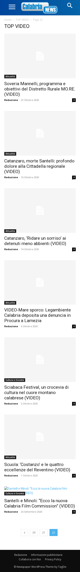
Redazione (11, 100)
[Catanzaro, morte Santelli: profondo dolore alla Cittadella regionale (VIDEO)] (40, 133)
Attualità (10, 76)
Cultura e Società (15, 379)
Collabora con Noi (30, 559)
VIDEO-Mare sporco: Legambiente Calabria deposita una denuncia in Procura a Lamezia (37, 315)
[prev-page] (24, 532)
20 (33, 532)
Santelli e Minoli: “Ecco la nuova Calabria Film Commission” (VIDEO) (39, 503)
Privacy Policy (53, 559)
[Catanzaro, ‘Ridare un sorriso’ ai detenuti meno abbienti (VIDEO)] (40, 210)
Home (8, 20)
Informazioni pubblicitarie (47, 555)
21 (43, 532)
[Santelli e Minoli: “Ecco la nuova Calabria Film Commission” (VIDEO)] (40, 490)
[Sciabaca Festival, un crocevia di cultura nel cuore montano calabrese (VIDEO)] (40, 359)
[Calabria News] (40, 8)
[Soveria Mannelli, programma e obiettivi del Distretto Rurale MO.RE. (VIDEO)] (40, 56)
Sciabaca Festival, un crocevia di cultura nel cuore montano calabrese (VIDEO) (36, 392)
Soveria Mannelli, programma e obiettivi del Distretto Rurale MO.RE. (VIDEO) (39, 89)
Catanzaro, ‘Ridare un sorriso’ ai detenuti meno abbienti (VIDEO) (35, 241)
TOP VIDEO (22, 20)
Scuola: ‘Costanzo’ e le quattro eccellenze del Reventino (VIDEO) (37, 467)
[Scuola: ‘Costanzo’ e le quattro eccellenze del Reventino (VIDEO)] (40, 436)
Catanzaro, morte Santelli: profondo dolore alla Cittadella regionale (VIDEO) (39, 166)
